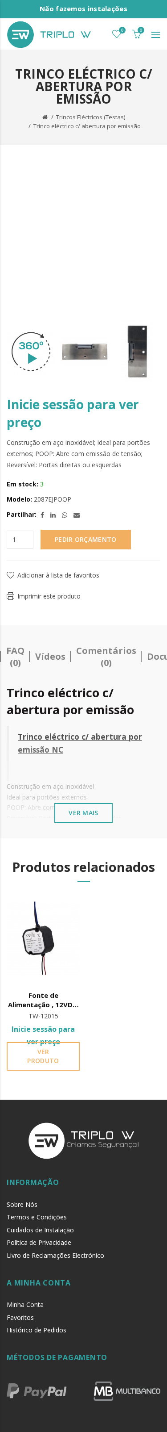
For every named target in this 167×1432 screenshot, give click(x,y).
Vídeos (50, 656)
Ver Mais (83, 812)
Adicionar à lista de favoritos (58, 575)
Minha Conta (25, 1304)
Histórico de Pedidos (36, 1330)
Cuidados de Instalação (40, 1230)
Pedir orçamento (86, 539)
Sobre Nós (22, 1204)
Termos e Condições (37, 1217)
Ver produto (43, 1056)
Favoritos (20, 1317)
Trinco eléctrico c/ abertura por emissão (87, 126)
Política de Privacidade (39, 1242)
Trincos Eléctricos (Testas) (90, 117)
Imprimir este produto (49, 596)
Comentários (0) (106, 657)
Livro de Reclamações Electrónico (55, 1255)
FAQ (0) (15, 657)
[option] (30, 351)
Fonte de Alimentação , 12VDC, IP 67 (43, 1000)
